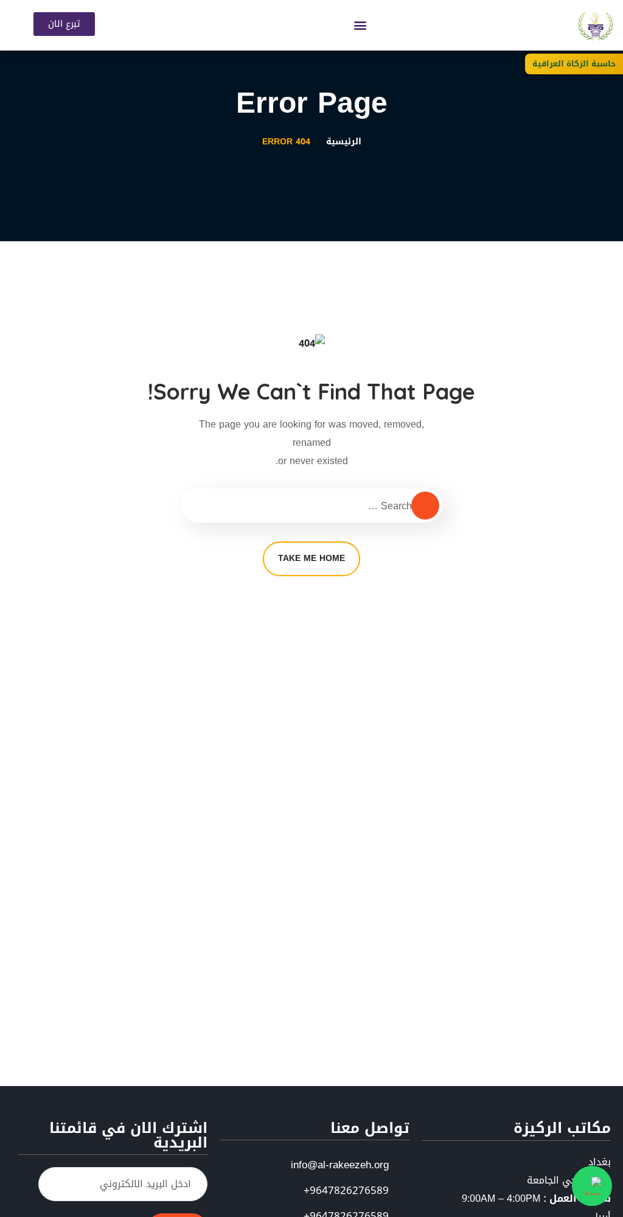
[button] (360, 25)
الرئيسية (343, 141)
